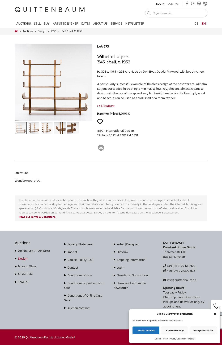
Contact (174, 4)
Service (116, 23)
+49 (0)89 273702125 (180, 266)
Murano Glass (27, 266)
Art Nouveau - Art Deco (34, 250)
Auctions (23, 23)
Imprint (191, 338)
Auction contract (78, 308)
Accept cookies (146, 330)
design (42, 31)
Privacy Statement (177, 338)
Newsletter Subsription (132, 275)
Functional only (175, 330)
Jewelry (23, 281)
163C (53, 31)
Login (120, 267)
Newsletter (134, 23)
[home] (16, 31)
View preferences (203, 330)
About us (100, 23)
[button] (215, 313)
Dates (85, 23)
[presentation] (22, 83)
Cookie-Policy (161, 338)
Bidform (122, 252)
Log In (160, 4)
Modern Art (25, 274)
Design (22, 258)
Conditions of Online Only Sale (83, 297)
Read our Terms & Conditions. (37, 217)
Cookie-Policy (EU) (80, 259)
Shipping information (131, 259)
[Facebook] (187, 4)
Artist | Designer (65, 23)
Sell (37, 23)
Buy (47, 23)
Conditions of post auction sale (83, 285)
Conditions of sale (79, 275)
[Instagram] (192, 4)
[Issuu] (205, 4)
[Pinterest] (199, 4)
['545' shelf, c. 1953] (53, 119)
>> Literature (105, 105)
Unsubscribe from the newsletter (130, 285)
